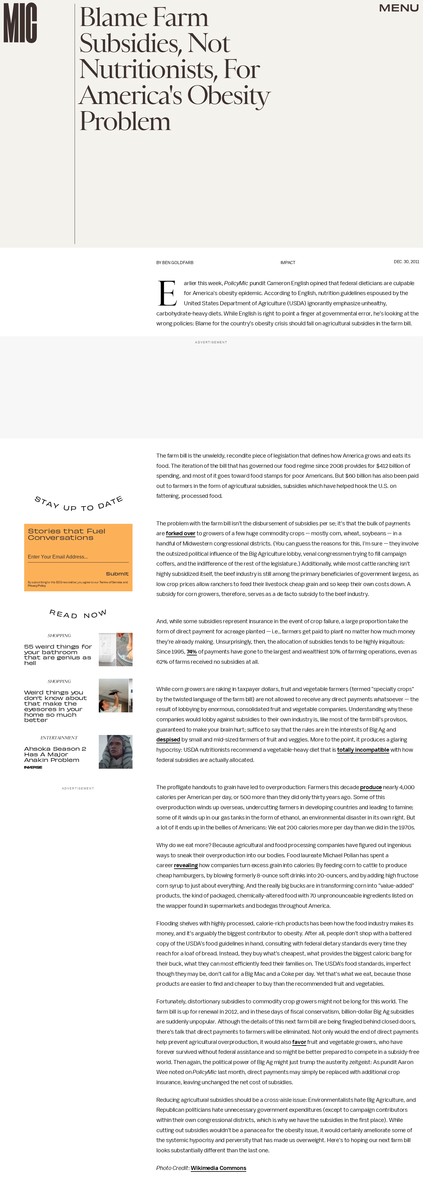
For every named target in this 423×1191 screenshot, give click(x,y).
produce (371, 787)
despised (168, 740)
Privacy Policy (37, 585)
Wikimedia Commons (218, 1168)
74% (192, 652)
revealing (186, 865)
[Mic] (20, 22)
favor (299, 1042)
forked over (180, 533)
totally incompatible (363, 750)
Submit (117, 573)
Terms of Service (110, 582)
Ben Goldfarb (178, 262)
